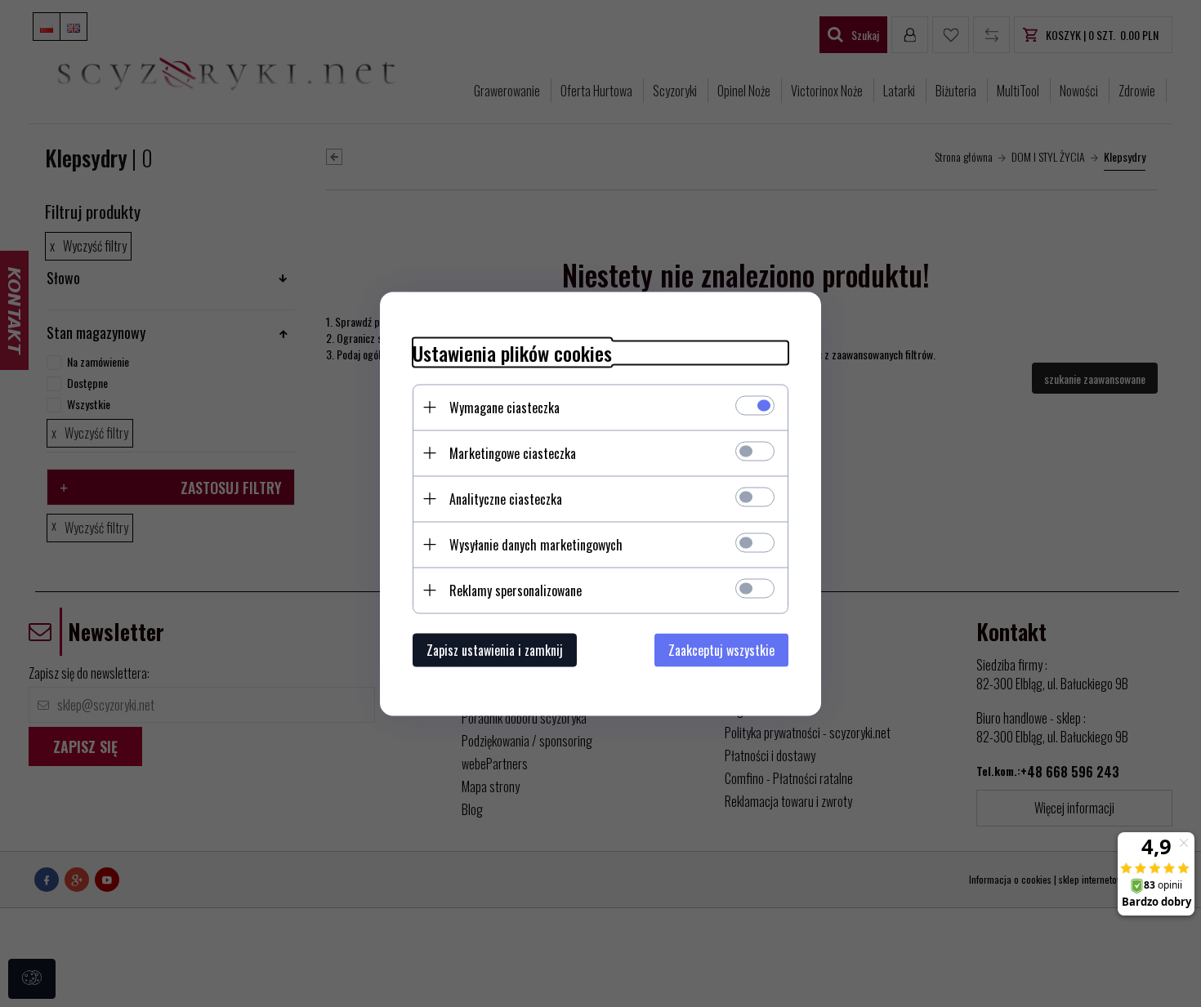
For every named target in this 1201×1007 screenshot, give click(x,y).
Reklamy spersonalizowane (515, 589)
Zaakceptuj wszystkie (721, 649)
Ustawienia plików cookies (512, 352)
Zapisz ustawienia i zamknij (494, 649)
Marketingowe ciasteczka (512, 452)
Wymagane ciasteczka (504, 407)
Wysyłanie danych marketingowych (536, 544)
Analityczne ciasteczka (505, 498)
